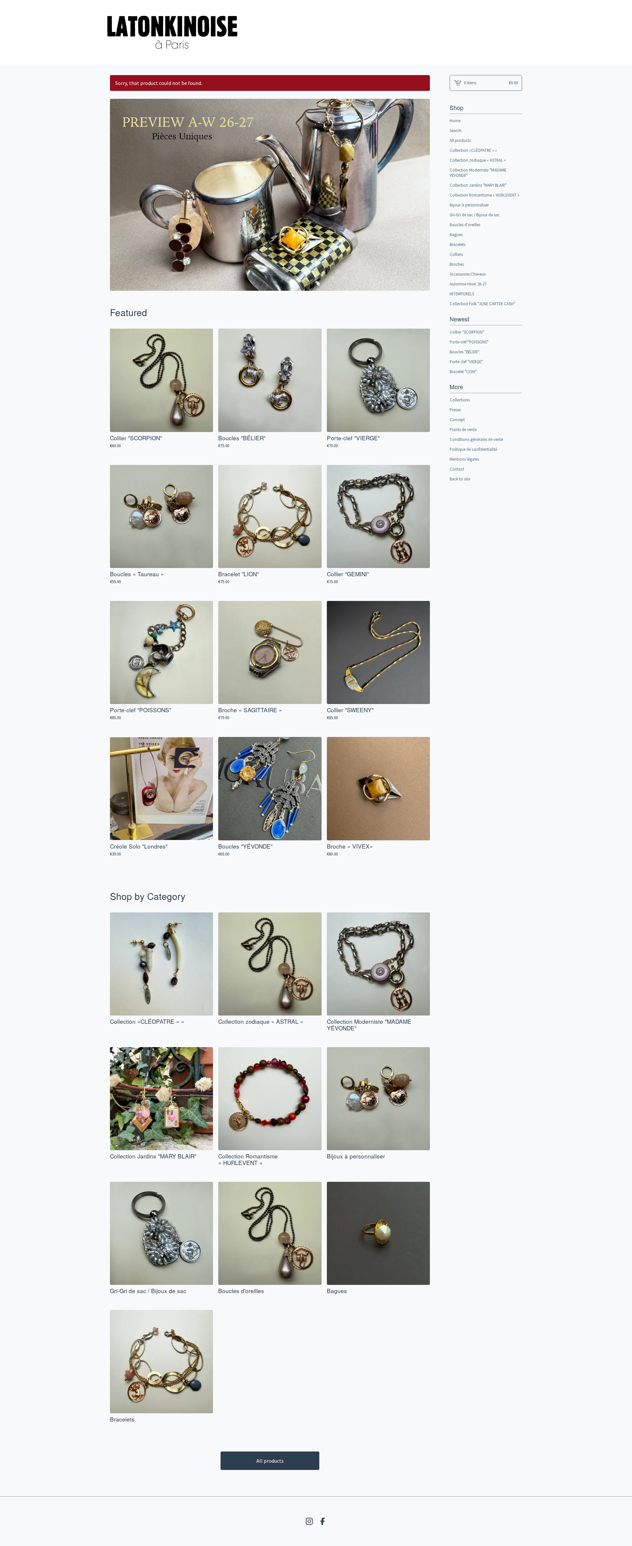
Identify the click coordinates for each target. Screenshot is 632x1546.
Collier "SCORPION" (467, 332)
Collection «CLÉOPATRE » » (473, 150)
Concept (457, 419)
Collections (460, 399)
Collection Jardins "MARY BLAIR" (478, 185)
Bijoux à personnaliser (469, 204)
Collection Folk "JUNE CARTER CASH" (482, 303)
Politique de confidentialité (473, 449)
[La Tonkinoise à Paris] (172, 32)
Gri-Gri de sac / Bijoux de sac (475, 214)
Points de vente (463, 429)
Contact (457, 469)
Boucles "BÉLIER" (464, 351)
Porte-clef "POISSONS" (469, 341)
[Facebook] (323, 1521)
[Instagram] (309, 1521)
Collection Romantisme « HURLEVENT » (484, 195)
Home (455, 120)
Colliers (456, 254)
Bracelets (457, 244)
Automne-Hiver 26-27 (468, 283)
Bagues (456, 234)
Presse (455, 409)
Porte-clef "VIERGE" (466, 361)
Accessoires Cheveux (468, 274)
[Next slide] (420, 190)
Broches (457, 264)
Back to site (460, 478)
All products (270, 1460)
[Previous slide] (119, 190)
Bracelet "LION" (463, 371)
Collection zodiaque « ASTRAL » (478, 160)
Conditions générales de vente (476, 439)
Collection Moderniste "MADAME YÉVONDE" (478, 172)
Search (455, 130)
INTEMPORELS (462, 293)
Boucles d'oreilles (465, 224)
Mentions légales (464, 459)
